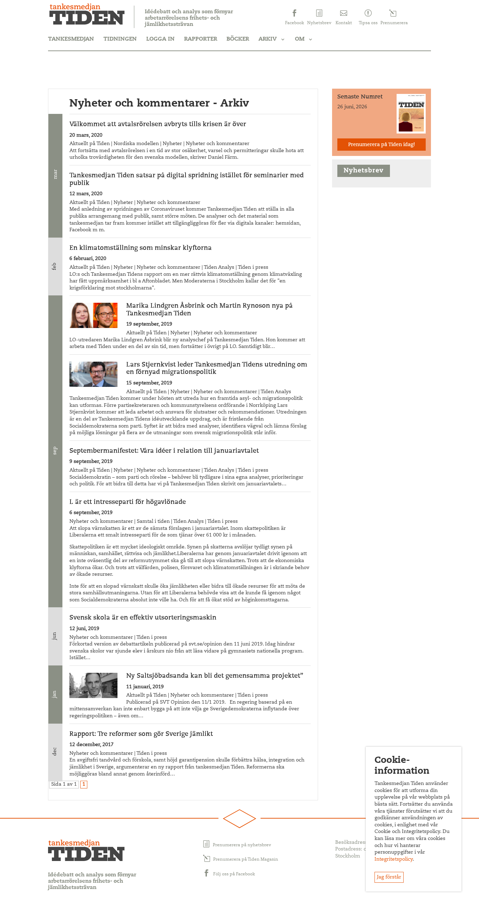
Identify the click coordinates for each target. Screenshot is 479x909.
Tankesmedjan (71, 39)
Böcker (238, 39)
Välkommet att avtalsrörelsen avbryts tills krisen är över (157, 125)
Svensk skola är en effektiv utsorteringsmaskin (142, 618)
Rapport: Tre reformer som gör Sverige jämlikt (141, 734)
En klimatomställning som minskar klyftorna (140, 248)
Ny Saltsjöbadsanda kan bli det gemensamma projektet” (214, 676)
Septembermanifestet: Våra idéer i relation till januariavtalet (164, 451)
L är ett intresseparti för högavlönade (127, 502)
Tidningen (120, 39)
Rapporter (200, 39)
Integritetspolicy (394, 859)
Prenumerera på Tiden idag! (381, 145)
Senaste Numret (360, 97)
